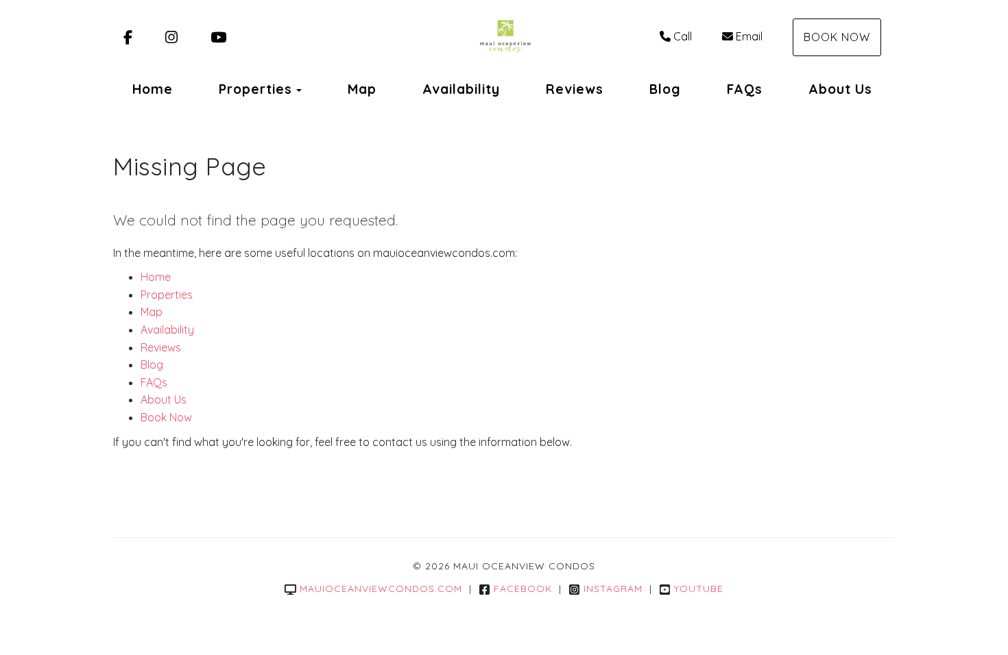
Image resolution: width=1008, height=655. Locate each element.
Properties (255, 89)
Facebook (523, 588)
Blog (665, 89)
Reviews (574, 89)
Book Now (837, 37)
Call (682, 36)
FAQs (745, 89)
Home (152, 89)
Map (362, 89)
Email (749, 36)
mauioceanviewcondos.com (381, 588)
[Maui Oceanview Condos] (504, 37)
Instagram (613, 588)
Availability (461, 89)
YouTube (698, 588)
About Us (840, 89)
